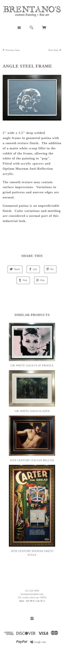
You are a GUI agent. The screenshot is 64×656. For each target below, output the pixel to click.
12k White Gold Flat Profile (32, 365)
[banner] (32, 11)
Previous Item (12, 50)
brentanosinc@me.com (32, 594)
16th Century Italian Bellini (32, 460)
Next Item (53, 50)
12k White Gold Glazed (32, 411)
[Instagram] (32, 618)
